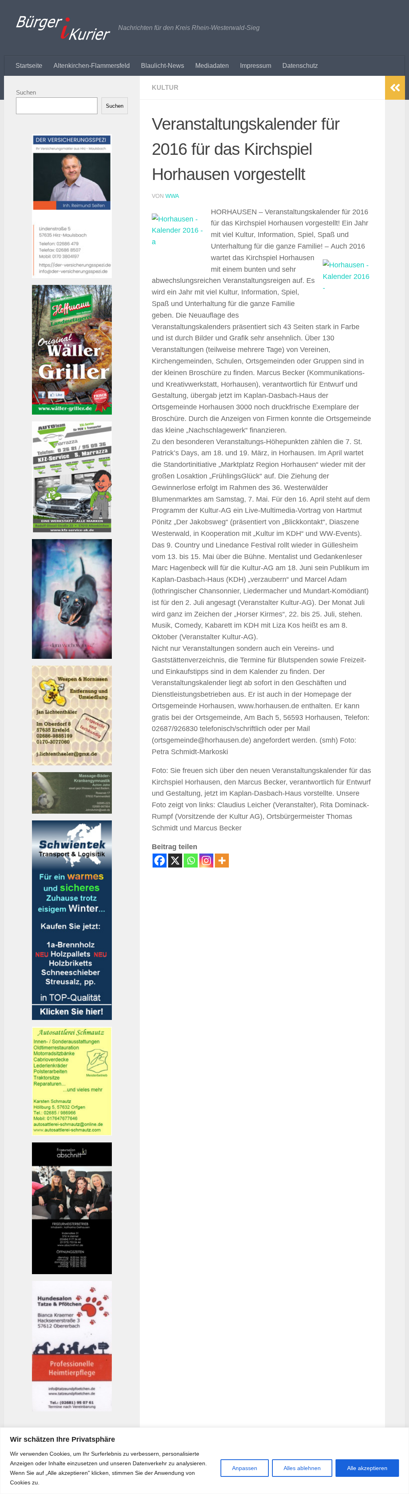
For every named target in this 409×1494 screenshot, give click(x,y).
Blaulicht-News (162, 65)
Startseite (29, 65)
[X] (175, 861)
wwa (172, 196)
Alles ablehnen (302, 1468)
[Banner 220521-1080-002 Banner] (72, 656)
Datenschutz (300, 65)
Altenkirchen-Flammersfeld (92, 65)
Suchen (26, 92)
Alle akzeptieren (367, 1468)
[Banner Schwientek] (72, 1017)
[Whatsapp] (191, 861)
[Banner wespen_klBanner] (72, 763)
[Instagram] (206, 861)
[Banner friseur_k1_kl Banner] (72, 1272)
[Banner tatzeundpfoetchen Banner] (72, 1409)
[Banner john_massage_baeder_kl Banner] (72, 811)
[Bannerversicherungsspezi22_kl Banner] (72, 276)
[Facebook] (160, 861)
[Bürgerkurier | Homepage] (63, 28)
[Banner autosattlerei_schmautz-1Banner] (72, 1133)
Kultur (165, 87)
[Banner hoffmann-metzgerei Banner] (72, 412)
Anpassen (244, 1468)
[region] (204, 1460)
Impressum (255, 65)
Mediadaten (212, 65)
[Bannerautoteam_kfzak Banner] (72, 530)
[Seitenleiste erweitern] (395, 88)
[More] (222, 861)
